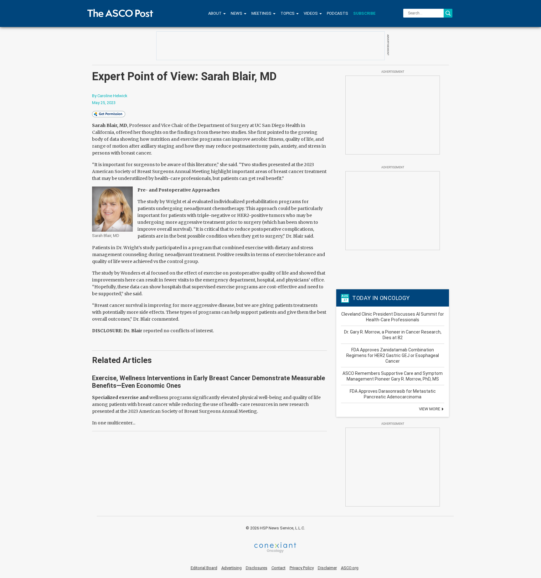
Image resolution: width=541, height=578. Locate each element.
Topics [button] (288, 13)
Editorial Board (204, 567)
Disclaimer (327, 567)
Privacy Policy (302, 567)
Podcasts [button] (337, 13)
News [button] (237, 13)
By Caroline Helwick (109, 95)
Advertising (231, 567)
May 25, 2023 (104, 102)
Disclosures (256, 567)
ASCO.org (349, 567)
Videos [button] (311, 13)
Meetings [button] (261, 13)
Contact (278, 567)
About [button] (215, 13)
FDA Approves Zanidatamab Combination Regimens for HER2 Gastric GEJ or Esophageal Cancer (392, 355)
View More (430, 409)
